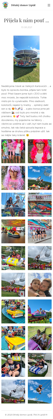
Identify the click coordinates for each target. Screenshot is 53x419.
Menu (49, 5)
